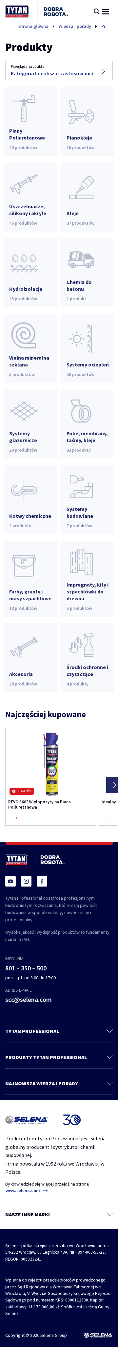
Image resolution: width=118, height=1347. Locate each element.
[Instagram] (26, 881)
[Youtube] (10, 881)
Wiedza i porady (75, 26)
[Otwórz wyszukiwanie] (96, 11)
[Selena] (98, 1335)
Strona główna (33, 26)
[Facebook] (42, 881)
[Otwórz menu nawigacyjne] (105, 11)
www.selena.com (23, 1190)
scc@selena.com (28, 999)
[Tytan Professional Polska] (36, 11)
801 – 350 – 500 (26, 968)
